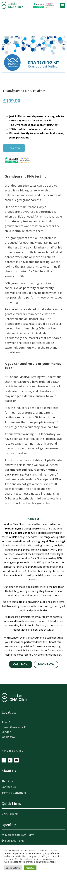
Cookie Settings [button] (13, 867)
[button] (62, 5)
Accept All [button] (30, 867)
